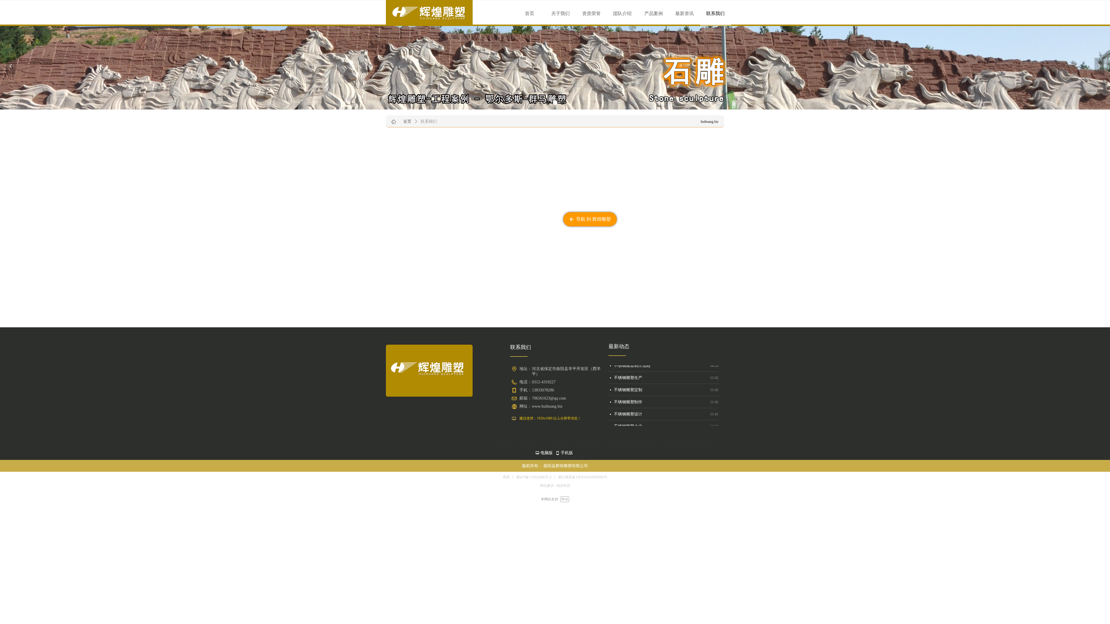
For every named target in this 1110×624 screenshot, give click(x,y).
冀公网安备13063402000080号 (582, 477)
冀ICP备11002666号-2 (534, 477)
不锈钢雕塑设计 (628, 400)
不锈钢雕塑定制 (628, 375)
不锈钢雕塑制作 (628, 387)
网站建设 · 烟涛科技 (555, 485)
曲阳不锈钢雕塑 (628, 424)
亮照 (506, 477)
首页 (407, 121)
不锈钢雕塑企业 (628, 412)
